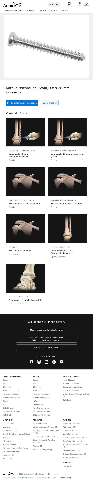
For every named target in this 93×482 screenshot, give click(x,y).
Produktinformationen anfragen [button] (22, 102)
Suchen (53, 4)
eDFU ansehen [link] (50, 102)
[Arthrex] (12, 4)
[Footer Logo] (9, 473)
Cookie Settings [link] (66, 477)
